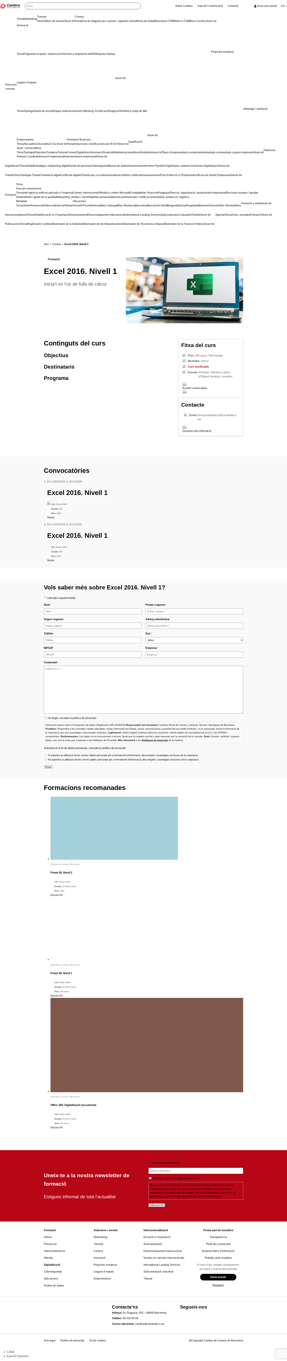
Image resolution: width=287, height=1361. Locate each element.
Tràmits (148, 1278)
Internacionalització (156, 1230)
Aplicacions (51, 1278)
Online (48, 1237)
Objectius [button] (56, 355)
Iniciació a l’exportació (157, 1237)
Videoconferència (54, 1251)
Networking (100, 1237)
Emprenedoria (102, 1278)
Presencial (50, 1244)
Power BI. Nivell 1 (61, 973)
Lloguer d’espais (104, 1271)
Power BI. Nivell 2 (61, 872)
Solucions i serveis (106, 1230)
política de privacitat (84, 718)
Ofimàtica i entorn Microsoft (64, 864)
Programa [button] (56, 378)
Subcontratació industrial (158, 1271)
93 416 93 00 (130, 1318)
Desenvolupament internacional (163, 1251)
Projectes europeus (105, 1264)
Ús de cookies (97, 1340)
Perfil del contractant (218, 1244)
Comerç (98, 1251)
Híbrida (48, 1258)
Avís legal (49, 1340)
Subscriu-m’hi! (157, 1205)
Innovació (99, 1258)
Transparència (218, 1237)
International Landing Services (162, 1264)
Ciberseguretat (53, 1271)
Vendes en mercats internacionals (164, 1258)
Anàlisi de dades (54, 1285)
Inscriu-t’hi (56, 895)
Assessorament (153, 1244)
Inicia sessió (218, 1277)
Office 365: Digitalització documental (73, 1105)
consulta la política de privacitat (107, 748)
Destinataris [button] (59, 367)
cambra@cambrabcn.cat (149, 1323)
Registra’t (218, 1285)
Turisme (98, 1244)
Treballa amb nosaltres (218, 1258)
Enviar (48, 767)
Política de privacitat (72, 1340)
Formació (50, 1230)
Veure (50, 517)
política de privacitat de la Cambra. (203, 1196)
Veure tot (120, 78)
